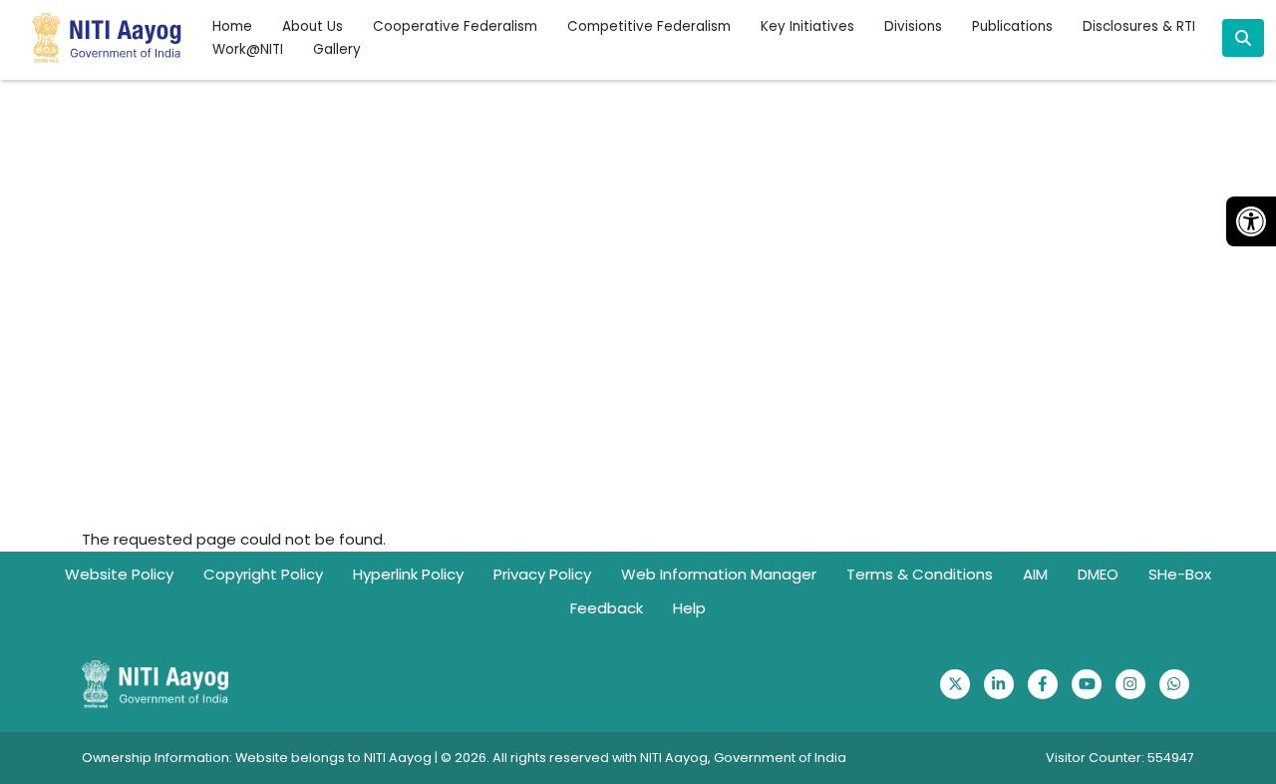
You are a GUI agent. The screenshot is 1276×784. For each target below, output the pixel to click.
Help (689, 607)
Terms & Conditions (919, 574)
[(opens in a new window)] (955, 684)
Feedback (606, 607)
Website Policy (119, 574)
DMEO (1098, 574)
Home (232, 26)
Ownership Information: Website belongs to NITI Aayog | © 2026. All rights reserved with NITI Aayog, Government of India (464, 757)
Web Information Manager (718, 574)
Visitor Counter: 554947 (1120, 757)
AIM (1035, 574)
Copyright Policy (263, 574)
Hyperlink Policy (408, 574)
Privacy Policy (542, 574)
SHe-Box (1179, 574)
